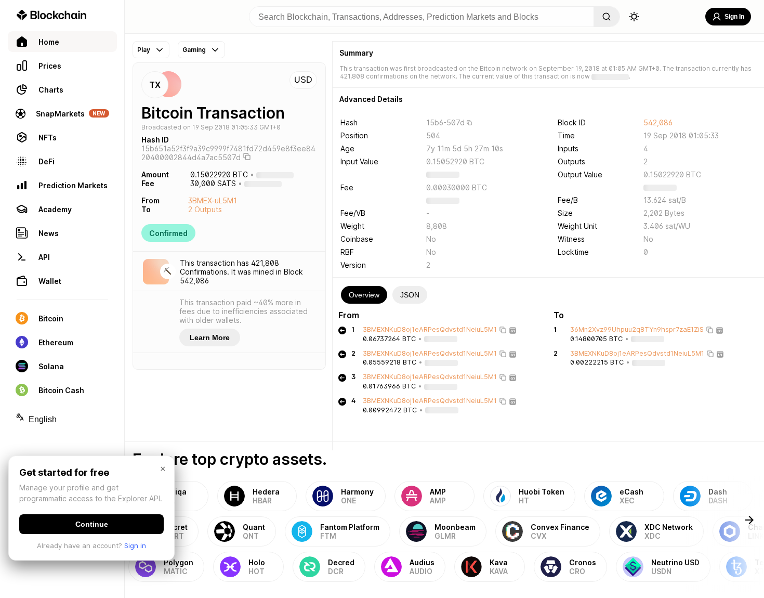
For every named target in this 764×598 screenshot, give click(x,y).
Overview (364, 295)
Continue (91, 524)
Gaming (194, 50)
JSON (409, 295)
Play (143, 50)
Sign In (734, 16)
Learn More (210, 337)
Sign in (135, 545)
